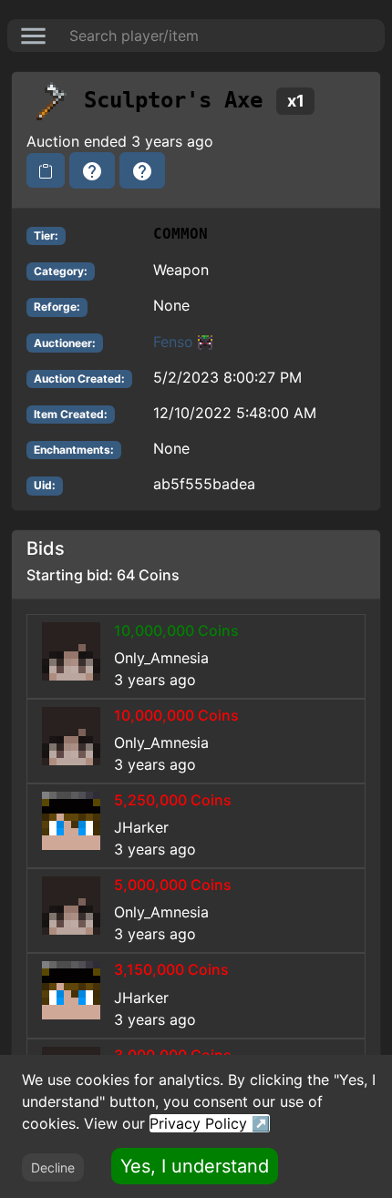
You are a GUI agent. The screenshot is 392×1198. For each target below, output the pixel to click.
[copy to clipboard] (45, 170)
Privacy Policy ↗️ (210, 1123)
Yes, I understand (194, 1166)
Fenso (173, 342)
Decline (53, 1167)
